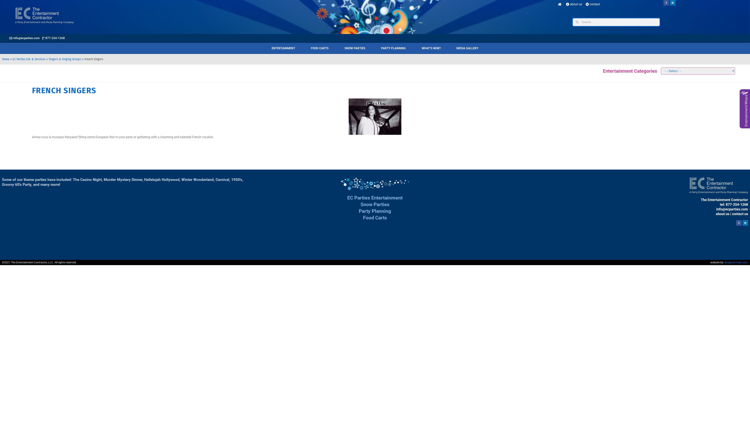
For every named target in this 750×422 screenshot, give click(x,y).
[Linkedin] (672, 2)
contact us (740, 214)
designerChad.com (735, 262)
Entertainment (283, 48)
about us (722, 214)
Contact (594, 4)
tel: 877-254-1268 (734, 204)
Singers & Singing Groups (65, 59)
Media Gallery (467, 48)
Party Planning (393, 48)
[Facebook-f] (666, 2)
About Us (575, 4)
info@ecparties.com (732, 209)
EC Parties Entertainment (375, 198)
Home (5, 59)
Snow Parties (355, 48)
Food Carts (320, 48)
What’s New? (431, 48)
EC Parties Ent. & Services (29, 59)
